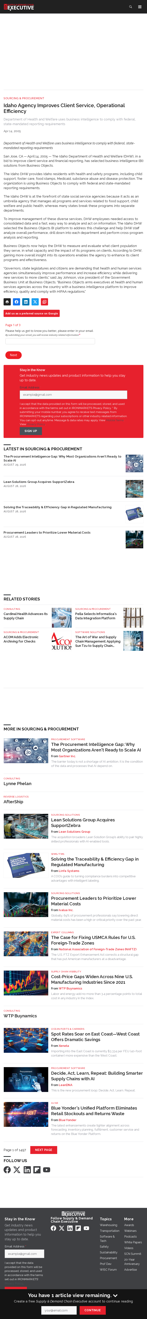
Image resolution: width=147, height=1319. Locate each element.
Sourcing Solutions (65, 814)
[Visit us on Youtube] (46, 1169)
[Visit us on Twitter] (17, 1169)
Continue (92, 1310)
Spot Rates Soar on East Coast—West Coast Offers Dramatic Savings (95, 1036)
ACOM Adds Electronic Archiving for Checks (21, 639)
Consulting (12, 609)
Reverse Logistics (16, 796)
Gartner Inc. (67, 756)
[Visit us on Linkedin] (27, 1169)
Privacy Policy (36, 424)
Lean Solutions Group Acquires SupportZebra (39, 482)
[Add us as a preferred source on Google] (44, 301)
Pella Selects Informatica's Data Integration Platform (96, 616)
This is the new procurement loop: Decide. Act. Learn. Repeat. (93, 1090)
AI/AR (54, 1103)
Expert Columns (62, 932)
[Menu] (139, 6)
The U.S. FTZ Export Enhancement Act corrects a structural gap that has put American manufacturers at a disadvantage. (95, 957)
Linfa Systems (69, 871)
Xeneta (64, 1046)
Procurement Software (68, 739)
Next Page (43, 1150)
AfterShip (13, 801)
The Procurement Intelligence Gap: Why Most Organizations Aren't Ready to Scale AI (62, 458)
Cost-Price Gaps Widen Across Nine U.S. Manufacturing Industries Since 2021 (92, 979)
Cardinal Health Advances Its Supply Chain (26, 616)
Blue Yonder (67, 1120)
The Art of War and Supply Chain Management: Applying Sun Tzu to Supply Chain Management (97, 641)
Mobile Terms (115, 420)
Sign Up (31, 431)
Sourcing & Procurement (24, 98)
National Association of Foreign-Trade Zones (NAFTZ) (97, 949)
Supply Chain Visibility (66, 971)
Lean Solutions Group (74, 831)
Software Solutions (90, 632)
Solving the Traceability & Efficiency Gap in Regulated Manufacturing (58, 507)
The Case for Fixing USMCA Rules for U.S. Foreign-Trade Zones (93, 940)
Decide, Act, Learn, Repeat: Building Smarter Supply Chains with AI (97, 1076)
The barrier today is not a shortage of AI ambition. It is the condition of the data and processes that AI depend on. (97, 764)
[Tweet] (35, 301)
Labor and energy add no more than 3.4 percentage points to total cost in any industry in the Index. (96, 996)
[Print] (7, 301)
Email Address (30, 387)
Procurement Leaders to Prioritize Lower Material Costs (47, 532)
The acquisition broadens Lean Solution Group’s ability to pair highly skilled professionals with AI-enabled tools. (97, 839)
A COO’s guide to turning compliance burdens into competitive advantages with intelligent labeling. (93, 878)
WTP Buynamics (70, 988)
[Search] (130, 6)
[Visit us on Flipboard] (37, 1169)
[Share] (16, 301)
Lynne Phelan (17, 783)
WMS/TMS (57, 854)
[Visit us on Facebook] (7, 1169)
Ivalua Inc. (66, 910)
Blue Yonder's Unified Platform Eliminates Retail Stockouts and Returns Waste (94, 1110)
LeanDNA (65, 1085)
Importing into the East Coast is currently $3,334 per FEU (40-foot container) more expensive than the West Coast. (96, 1053)
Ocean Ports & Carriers (67, 1029)
